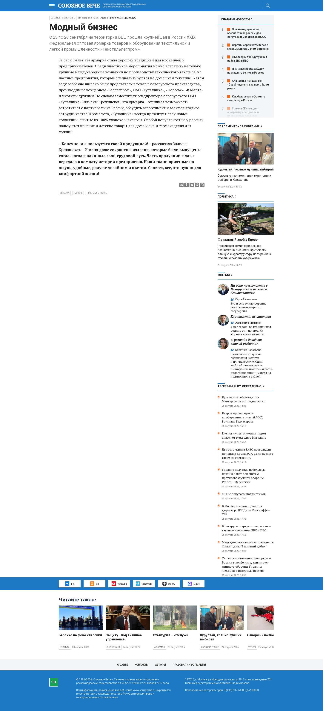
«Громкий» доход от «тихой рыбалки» (246, 342)
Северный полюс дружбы (268, 635)
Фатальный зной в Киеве (238, 239)
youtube (122, 583)
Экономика (113, 647)
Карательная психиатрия (251, 316)
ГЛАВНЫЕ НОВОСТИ (235, 19)
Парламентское (210, 647)
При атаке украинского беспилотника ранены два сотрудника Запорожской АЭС (246, 33)
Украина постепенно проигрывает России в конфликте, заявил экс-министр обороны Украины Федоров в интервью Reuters (246, 564)
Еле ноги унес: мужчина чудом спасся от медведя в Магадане (244, 435)
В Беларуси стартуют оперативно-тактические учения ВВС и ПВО (246, 528)
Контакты (141, 664)
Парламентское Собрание (238, 126)
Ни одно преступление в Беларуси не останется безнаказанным (249, 289)
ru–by (171, 583)
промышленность (97, 193)
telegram (146, 583)
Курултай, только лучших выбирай (246, 169)
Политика (226, 196)
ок (97, 583)
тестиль (78, 193)
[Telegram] (192, 185)
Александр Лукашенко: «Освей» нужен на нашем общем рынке (248, 84)
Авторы (160, 664)
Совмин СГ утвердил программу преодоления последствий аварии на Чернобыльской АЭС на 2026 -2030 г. (245, 116)
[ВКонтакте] (181, 185)
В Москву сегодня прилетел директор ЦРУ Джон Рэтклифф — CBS (246, 510)
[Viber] (197, 185)
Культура (65, 647)
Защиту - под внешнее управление (124, 637)
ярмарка (64, 193)
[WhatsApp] (202, 185)
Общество (159, 647)
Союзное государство (63, 18)
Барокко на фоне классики (80, 635)
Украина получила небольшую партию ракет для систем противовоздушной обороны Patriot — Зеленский (243, 476)
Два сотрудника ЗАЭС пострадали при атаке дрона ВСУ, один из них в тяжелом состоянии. (247, 453)
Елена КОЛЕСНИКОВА (122, 17)
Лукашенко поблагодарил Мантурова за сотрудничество (243, 399)
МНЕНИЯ (224, 275)
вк (72, 583)
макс (196, 583)
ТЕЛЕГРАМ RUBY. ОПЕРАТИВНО (239, 386)
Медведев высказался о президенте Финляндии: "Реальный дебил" (247, 544)
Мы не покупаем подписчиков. (244, 494)
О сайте (122, 664)
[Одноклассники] (186, 185)
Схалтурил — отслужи (170, 635)
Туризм (252, 647)
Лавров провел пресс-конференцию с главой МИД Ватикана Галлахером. (242, 417)
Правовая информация (189, 664)
